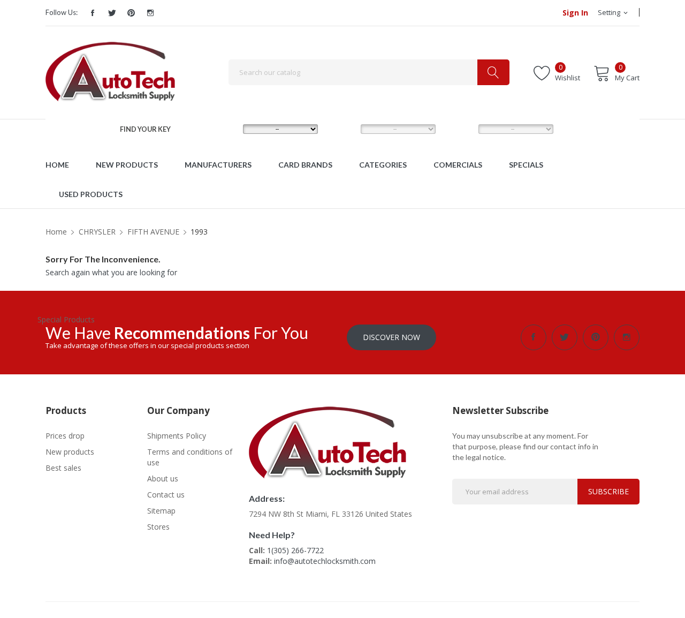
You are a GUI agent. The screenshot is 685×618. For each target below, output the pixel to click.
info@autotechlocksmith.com (325, 561)
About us (162, 478)
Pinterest (131, 13)
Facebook (92, 13)
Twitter (112, 13)
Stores (158, 527)
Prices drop (65, 436)
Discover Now (391, 337)
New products (69, 452)
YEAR (458, 128)
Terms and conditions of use (189, 457)
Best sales (63, 468)
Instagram (150, 13)
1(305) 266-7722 (295, 550)
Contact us (166, 494)
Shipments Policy (176, 436)
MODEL (344, 128)
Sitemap (161, 511)
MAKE (223, 128)
